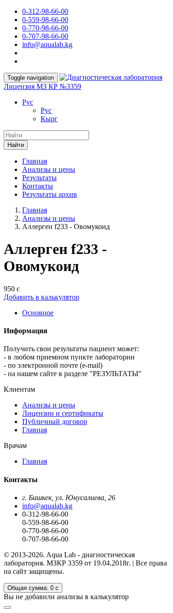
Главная (34, 161)
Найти (15, 144)
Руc (27, 102)
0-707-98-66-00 (45, 36)
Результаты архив (49, 194)
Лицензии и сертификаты (62, 413)
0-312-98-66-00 (45, 11)
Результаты (39, 178)
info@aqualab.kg (47, 44)
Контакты (37, 186)
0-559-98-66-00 (45, 20)
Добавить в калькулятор (41, 297)
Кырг (49, 119)
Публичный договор (54, 421)
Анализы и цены (48, 169)
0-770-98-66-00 (45, 28)
